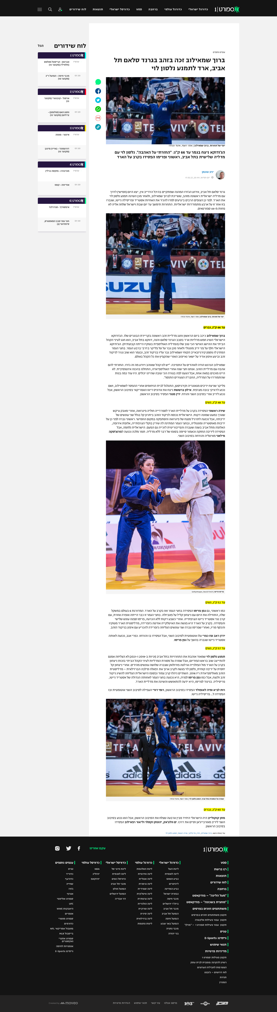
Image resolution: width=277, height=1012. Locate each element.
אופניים (69, 913)
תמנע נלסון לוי (171, 833)
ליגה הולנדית (145, 903)
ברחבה (153, 9)
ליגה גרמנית (145, 883)
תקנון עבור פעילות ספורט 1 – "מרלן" (206, 924)
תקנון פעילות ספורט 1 (214, 957)
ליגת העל (173, 869)
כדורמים (68, 923)
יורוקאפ (95, 878)
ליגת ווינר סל (119, 869)
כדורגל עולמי (173, 9)
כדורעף (69, 878)
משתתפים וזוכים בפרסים (210, 908)
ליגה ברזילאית (144, 918)
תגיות (223, 977)
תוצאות (98, 9)
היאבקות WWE (65, 908)
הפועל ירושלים (118, 893)
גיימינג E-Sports (216, 938)
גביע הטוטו (172, 878)
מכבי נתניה (172, 928)
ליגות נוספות (145, 923)
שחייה (69, 883)
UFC (71, 903)
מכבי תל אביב (170, 908)
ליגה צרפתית (145, 898)
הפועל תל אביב (170, 913)
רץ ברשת (220, 869)
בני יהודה (173, 933)
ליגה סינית (146, 913)
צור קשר (155, 1003)
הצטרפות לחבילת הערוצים (212, 967)
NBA (97, 869)
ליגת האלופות (144, 869)
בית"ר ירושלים (170, 903)
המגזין (223, 982)
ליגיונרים (174, 883)
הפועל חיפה (172, 918)
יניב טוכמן (208, 172)
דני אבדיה (120, 898)
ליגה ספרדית (145, 888)
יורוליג (96, 873)
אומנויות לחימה (64, 946)
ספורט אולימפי (65, 898)
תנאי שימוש (218, 944)
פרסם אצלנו (170, 1003)
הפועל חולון (119, 888)
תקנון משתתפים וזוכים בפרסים (209, 915)
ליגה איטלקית (144, 893)
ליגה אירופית (145, 873)
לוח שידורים (77, 9)
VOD (139, 9)
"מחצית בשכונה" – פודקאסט (206, 902)
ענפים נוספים (219, 52)
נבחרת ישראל (171, 893)
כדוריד (69, 873)
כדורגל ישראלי (198, 9)
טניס (223, 931)
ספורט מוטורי (65, 918)
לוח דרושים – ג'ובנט (215, 972)
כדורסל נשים (119, 878)
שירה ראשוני (183, 833)
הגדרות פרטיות (121, 1003)
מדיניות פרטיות (216, 951)
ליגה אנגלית (145, 878)
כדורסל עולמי (91, 862)
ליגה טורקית (145, 908)
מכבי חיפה (173, 898)
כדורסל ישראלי (119, 9)
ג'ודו (198, 833)
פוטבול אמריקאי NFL (61, 928)
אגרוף (70, 893)
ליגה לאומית (172, 873)
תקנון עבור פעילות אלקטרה (211, 920)
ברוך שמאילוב (206, 833)
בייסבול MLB (66, 933)
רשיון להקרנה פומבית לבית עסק (208, 962)
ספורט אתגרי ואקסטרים (66, 940)
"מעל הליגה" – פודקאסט (209, 895)
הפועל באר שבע (169, 923)
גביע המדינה (172, 888)
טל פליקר (192, 833)
